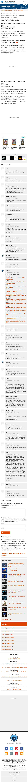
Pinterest (16, 750)
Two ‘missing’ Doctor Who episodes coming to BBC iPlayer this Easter (16, 586)
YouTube (16, 755)
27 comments (18, 13)
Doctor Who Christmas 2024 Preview (14, 680)
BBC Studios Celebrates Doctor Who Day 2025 (16, 613)
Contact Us (14, 777)
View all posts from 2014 (8, 634)
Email (2, 528)
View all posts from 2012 (8, 640)
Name (2, 523)
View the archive (6, 619)
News (22, 755)
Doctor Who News (8, 10)
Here (17, 42)
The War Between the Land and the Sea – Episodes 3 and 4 (16, 597)
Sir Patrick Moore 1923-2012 (14, 658)
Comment (4, 507)
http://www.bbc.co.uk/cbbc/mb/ (18, 310)
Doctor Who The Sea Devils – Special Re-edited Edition (17, 608)
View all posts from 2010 (8, 646)
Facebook (6, 750)
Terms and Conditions (14, 775)
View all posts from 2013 (8, 637)
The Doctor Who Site (14, 743)
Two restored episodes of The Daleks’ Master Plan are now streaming (17, 580)
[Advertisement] (14, 715)
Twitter (11, 750)
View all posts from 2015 (8, 631)
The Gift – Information (18, 10)
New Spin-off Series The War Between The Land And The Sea (14, 663)
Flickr (11, 755)
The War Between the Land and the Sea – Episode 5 (16, 591)
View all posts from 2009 (8, 649)
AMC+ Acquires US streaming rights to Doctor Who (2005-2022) (16, 575)
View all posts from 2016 (8, 628)
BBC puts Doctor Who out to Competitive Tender (14, 569)
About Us (14, 780)
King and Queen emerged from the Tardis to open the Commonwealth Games (16, 565)
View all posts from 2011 (8, 643)
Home (2, 10)
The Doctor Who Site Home (14, 772)
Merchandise (21, 750)
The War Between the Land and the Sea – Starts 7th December (16, 602)
